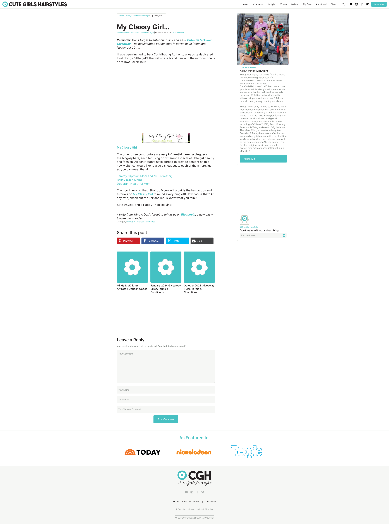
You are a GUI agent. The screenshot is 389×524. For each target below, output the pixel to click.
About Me (321, 4)
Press (184, 501)
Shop (333, 4)
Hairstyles (257, 4)
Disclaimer (211, 501)
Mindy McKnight (147, 32)
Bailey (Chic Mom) (129, 180)
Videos (283, 4)
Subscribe (379, 4)
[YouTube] (351, 4)
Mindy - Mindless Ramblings (137, 16)
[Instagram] (356, 4)
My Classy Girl (143, 194)
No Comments (178, 32)
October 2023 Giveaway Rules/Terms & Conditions (199, 289)
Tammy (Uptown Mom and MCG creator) (144, 176)
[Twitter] (367, 4)
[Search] (342, 4)
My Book (307, 4)
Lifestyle (271, 4)
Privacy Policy (196, 501)
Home (245, 4)
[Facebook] (361, 4)
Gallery (294, 4)
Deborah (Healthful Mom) (134, 183)
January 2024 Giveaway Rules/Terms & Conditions (165, 289)
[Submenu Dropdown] (262, 4)
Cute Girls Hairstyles (34, 4)
